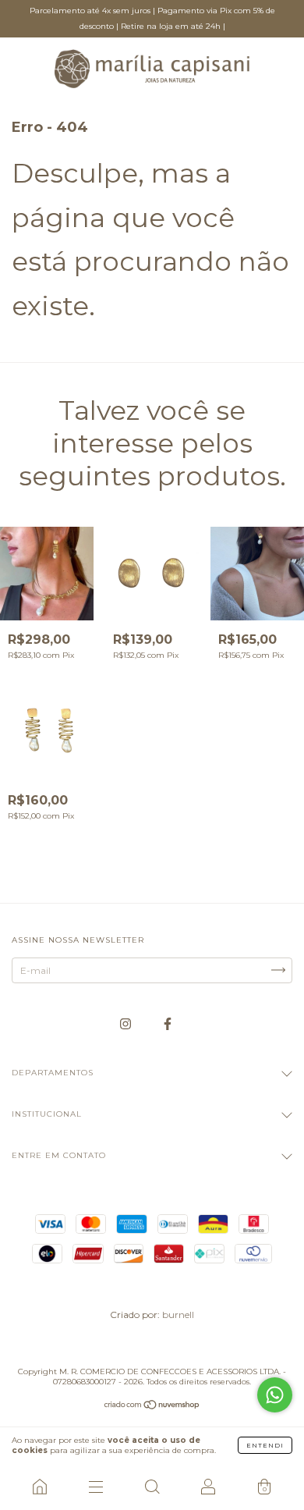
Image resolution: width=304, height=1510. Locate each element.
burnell (178, 1314)
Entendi (265, 1445)
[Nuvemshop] (152, 1406)
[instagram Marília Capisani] (126, 1023)
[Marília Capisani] (40, 1486)
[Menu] (96, 1486)
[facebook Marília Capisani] (168, 1023)
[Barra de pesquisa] (152, 1486)
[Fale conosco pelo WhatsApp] (274, 1394)
